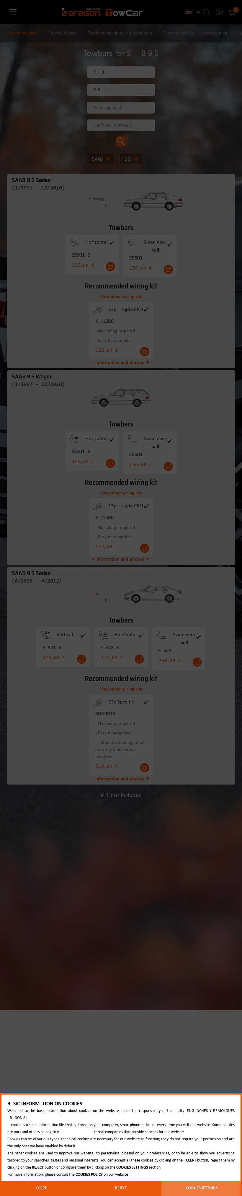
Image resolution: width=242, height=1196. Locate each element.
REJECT (121, 1188)
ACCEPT (40, 1188)
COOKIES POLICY (89, 1174)
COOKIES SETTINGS (202, 1188)
